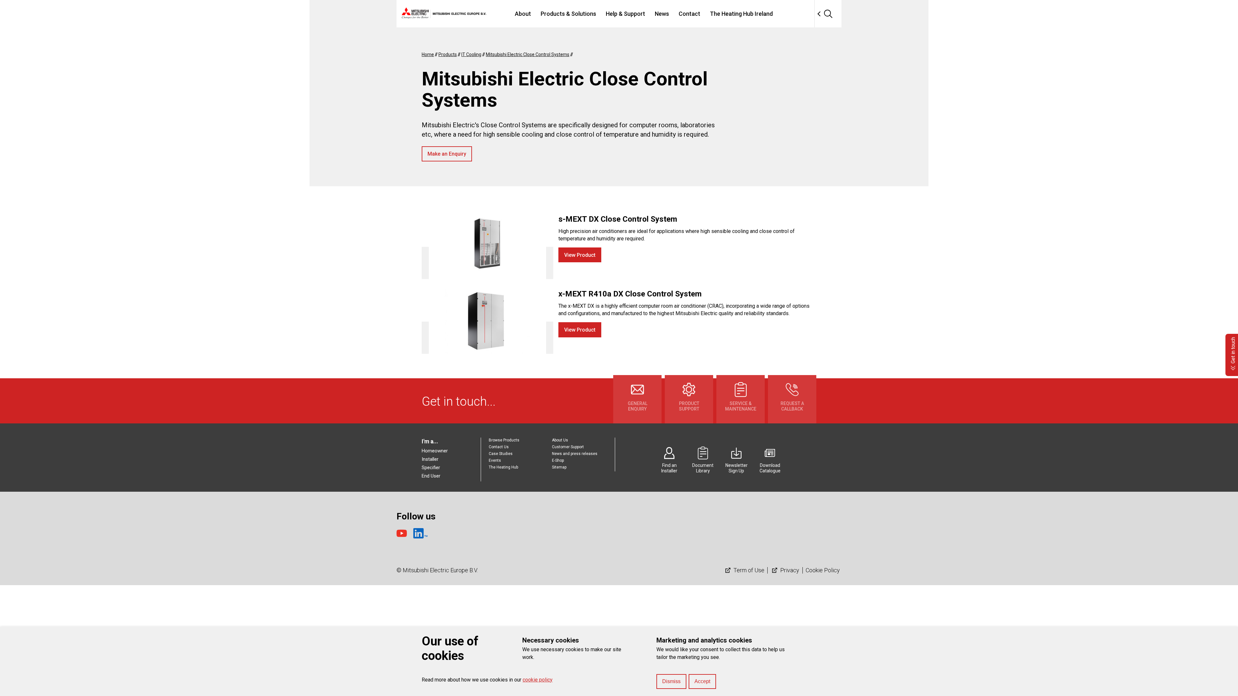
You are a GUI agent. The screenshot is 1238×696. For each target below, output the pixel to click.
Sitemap (559, 467)
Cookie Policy (823, 570)
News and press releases (574, 453)
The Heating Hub (503, 467)
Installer (430, 459)
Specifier (431, 467)
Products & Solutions (568, 13)
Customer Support (568, 447)
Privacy (789, 570)
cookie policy (538, 680)
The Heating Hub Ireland (741, 13)
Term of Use (748, 570)
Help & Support (625, 13)
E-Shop (558, 460)
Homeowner (435, 451)
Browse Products (504, 440)
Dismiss (671, 681)
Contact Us (499, 447)
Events (495, 460)
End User (431, 476)
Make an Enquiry (446, 154)
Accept (702, 681)
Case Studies (501, 453)
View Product (579, 255)
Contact (689, 13)
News (662, 13)
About (523, 13)
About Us (560, 440)
